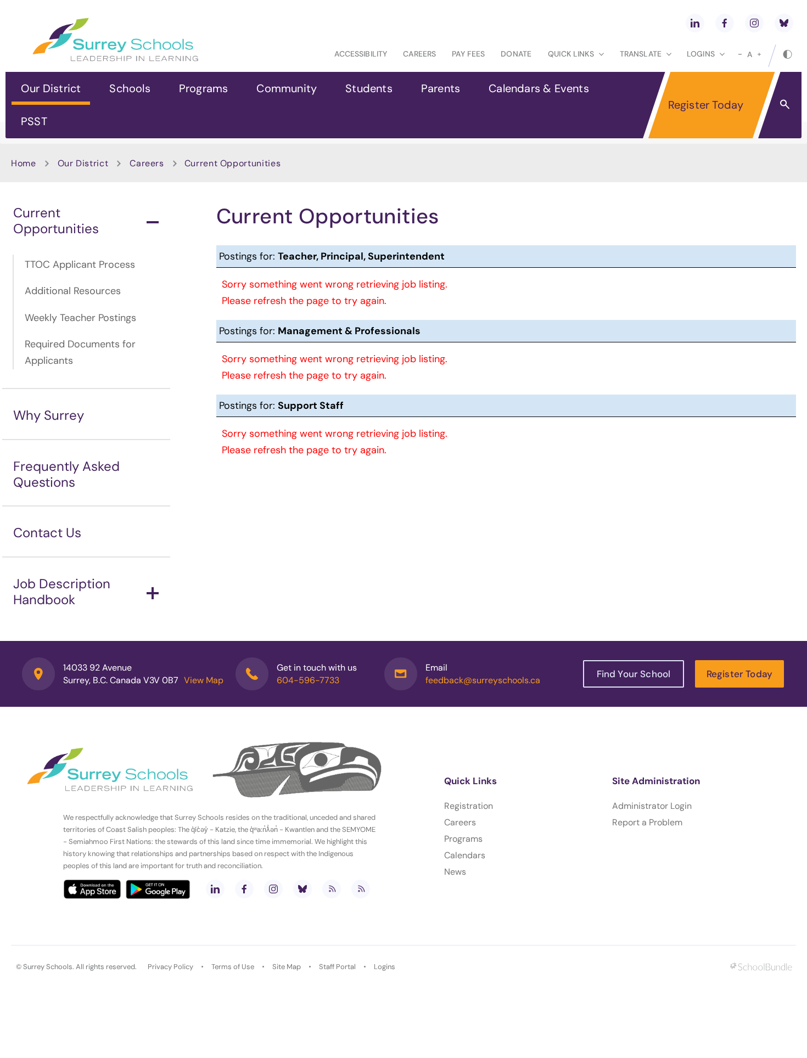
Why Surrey (48, 415)
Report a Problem (647, 822)
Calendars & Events (539, 88)
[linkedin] (695, 23)
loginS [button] (701, 54)
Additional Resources (73, 290)
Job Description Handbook (61, 591)
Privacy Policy (170, 966)
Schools (129, 88)
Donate (516, 54)
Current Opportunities (56, 220)
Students (369, 88)
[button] (784, 104)
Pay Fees (468, 54)
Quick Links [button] (571, 54)
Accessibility (360, 54)
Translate (641, 54)
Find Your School (634, 674)
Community (286, 88)
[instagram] (754, 23)
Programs (203, 88)
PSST (34, 121)
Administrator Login (652, 806)
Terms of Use (232, 966)
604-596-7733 (308, 680)
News (455, 871)
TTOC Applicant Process (80, 264)
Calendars (464, 855)
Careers (419, 54)
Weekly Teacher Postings (80, 317)
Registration (468, 806)
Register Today (706, 105)
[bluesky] (784, 23)
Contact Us (47, 532)
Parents (440, 88)
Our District (51, 88)
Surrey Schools (47, 966)
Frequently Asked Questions (66, 474)
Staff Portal (337, 966)
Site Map (286, 966)
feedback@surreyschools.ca (482, 680)
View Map (203, 680)
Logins (384, 966)
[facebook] (724, 23)
